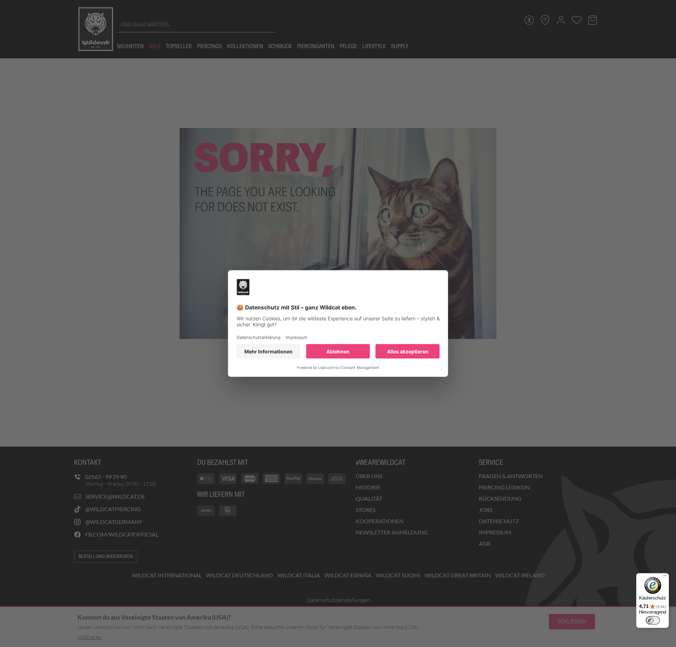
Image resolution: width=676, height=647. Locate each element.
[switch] (653, 620)
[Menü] (665, 577)
